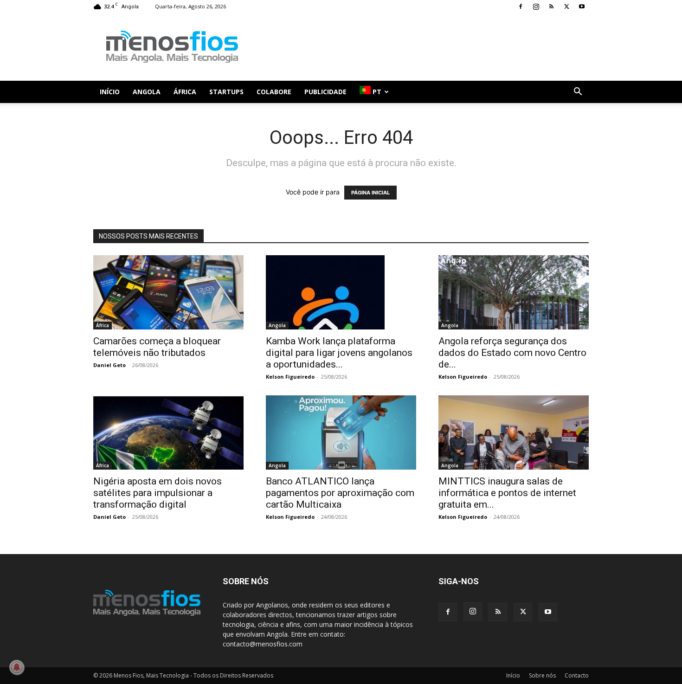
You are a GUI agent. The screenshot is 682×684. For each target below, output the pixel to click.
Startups (226, 91)
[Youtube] (582, 6)
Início (110, 91)
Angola (147, 91)
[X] (566, 6)
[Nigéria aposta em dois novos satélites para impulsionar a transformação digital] (168, 432)
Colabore (274, 91)
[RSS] (551, 6)
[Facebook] (521, 6)
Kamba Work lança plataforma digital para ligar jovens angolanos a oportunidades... (339, 353)
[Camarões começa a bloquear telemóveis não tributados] (168, 292)
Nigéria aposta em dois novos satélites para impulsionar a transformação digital (157, 493)
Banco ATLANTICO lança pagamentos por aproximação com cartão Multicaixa (340, 493)
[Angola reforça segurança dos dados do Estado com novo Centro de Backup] (513, 292)
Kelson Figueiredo (290, 376)
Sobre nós (542, 675)
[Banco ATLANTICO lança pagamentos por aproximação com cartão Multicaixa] (341, 432)
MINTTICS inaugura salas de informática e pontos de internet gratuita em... (507, 493)
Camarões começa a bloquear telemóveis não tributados (157, 347)
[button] (577, 92)
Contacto (577, 675)
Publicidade (325, 91)
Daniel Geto (109, 364)
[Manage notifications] (16, 667)
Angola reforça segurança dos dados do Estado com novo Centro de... (512, 353)
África (185, 91)
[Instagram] (536, 6)
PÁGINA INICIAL (370, 192)
